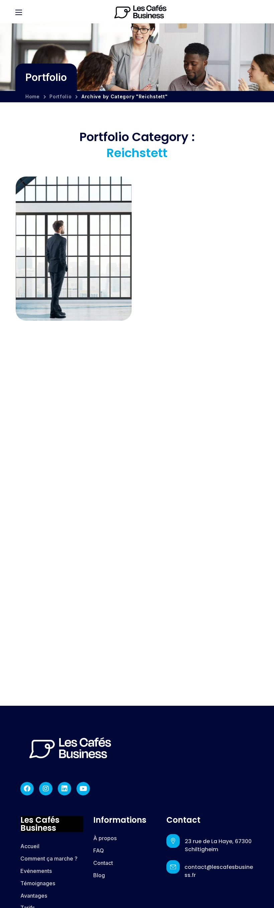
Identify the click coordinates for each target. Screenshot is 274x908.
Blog (99, 875)
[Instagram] (45, 788)
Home (32, 96)
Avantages (33, 895)
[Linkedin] (64, 788)
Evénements (36, 871)
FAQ (98, 850)
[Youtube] (83, 788)
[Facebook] (27, 788)
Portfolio (60, 96)
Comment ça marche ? (49, 858)
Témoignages (37, 883)
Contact (103, 863)
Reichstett (46, 296)
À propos (105, 838)
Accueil (29, 846)
